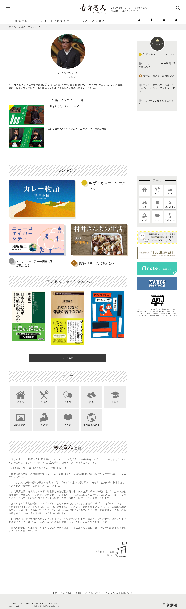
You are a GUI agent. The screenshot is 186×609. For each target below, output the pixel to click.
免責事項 (77, 593)
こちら (174, 315)
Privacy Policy (112, 593)
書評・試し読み (93, 20)
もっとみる (67, 358)
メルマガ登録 (65, 593)
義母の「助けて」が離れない (96, 263)
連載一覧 (21, 20)
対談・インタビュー (55, 20)
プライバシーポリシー (93, 593)
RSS (55, 593)
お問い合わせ (126, 593)
